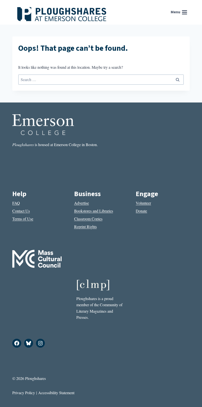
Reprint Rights (85, 226)
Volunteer (143, 202)
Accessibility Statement (56, 392)
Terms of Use (22, 218)
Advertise (81, 202)
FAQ (16, 202)
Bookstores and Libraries (93, 210)
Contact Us (21, 210)
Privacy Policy (23, 392)
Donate (141, 210)
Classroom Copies (88, 218)
